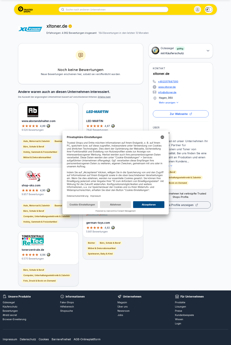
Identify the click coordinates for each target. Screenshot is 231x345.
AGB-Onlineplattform (87, 339)
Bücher (91, 243)
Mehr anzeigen (167, 102)
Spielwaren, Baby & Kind (100, 253)
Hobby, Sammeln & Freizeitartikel (40, 152)
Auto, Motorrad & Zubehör (36, 141)
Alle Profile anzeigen (179, 205)
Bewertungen (10, 310)
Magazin (122, 302)
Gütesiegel (9, 302)
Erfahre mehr (104, 97)
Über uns (123, 306)
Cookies (44, 339)
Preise (178, 310)
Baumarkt (59, 141)
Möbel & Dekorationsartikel (37, 157)
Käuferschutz (10, 306)
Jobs (120, 315)
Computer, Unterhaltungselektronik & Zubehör (178, 177)
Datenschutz (28, 339)
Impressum (10, 339)
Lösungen (180, 306)
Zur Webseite (179, 114)
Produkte (180, 302)
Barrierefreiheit (61, 339)
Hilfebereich (67, 306)
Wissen (179, 319)
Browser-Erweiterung (14, 319)
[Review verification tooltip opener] (70, 26)
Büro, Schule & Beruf (33, 146)
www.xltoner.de (167, 86)
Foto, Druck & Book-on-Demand (171, 183)
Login (178, 323)
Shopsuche (66, 310)
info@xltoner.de (167, 92)
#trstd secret (10, 315)
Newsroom (124, 310)
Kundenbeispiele (184, 315)
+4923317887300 (168, 81)
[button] (197, 9)
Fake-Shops (67, 302)
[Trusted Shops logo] (25, 9)
